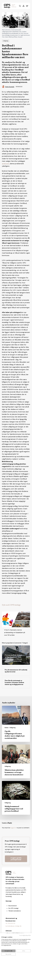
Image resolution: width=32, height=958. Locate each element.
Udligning (5, 41)
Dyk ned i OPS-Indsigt (11, 605)
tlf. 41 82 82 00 (10, 923)
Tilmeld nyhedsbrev (14, 911)
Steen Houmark (9, 86)
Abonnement (12, 906)
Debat (7, 727)
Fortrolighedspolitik (25, 935)
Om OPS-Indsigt (13, 908)
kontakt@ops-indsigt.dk (13, 926)
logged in (13, 828)
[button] (27, 6)
